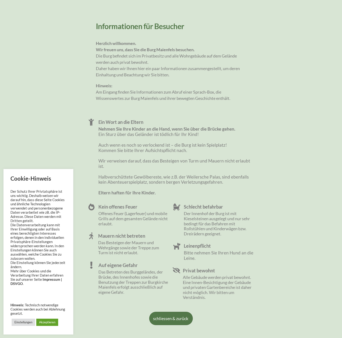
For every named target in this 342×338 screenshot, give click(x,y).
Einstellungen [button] (23, 322)
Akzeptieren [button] (47, 322)
